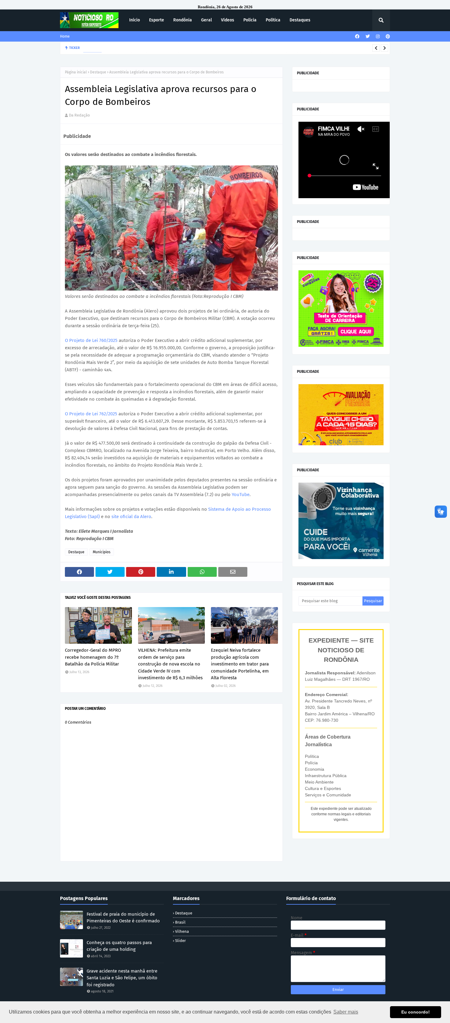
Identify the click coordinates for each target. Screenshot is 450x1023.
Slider (180, 940)
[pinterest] (387, 36)
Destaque (98, 72)
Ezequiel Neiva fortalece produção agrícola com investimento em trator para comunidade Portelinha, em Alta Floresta (240, 663)
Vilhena (182, 931)
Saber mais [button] (345, 1011)
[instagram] (377, 36)
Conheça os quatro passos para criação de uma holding (119, 946)
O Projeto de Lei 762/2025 (91, 414)
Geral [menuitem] (206, 20)
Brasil (180, 922)
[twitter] (367, 36)
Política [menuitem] (273, 20)
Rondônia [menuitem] (182, 20)
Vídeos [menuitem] (227, 20)
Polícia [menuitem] (250, 20)
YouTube (240, 494)
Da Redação (79, 115)
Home (65, 36)
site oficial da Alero (131, 516)
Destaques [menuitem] (300, 20)
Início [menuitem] (134, 20)
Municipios (102, 552)
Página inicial (76, 72)
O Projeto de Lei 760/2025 (91, 340)
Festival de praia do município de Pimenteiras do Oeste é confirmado (123, 917)
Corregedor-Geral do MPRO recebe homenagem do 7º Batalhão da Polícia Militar (93, 657)
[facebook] (357, 36)
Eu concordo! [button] (415, 1012)
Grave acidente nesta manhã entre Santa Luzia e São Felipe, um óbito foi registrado (122, 978)
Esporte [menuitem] (156, 20)
